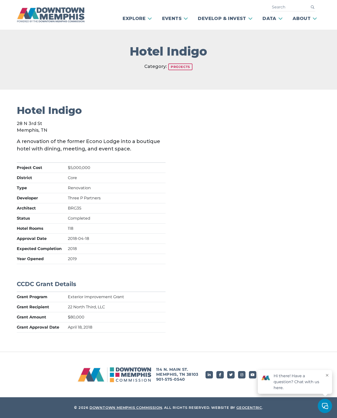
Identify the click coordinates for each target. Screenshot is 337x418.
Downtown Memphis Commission (126, 407)
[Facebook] (220, 374)
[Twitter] (231, 374)
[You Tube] (252, 374)
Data (269, 18)
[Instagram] (241, 374)
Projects (180, 67)
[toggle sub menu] (150, 18)
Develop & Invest (222, 18)
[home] (54, 14)
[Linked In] (209, 374)
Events (172, 18)
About (302, 18)
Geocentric (249, 407)
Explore (134, 18)
